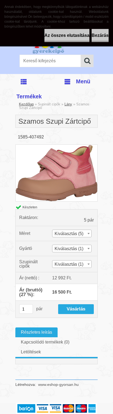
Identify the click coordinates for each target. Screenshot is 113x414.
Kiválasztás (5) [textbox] (69, 233)
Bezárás (100, 35)
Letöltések (31, 352)
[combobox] (72, 233)
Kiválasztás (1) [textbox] (69, 248)
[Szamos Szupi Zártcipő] (56, 146)
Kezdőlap (26, 104)
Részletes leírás (36, 332)
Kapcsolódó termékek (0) (45, 342)
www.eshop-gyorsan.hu (58, 384)
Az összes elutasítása (66, 35)
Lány (68, 104)
